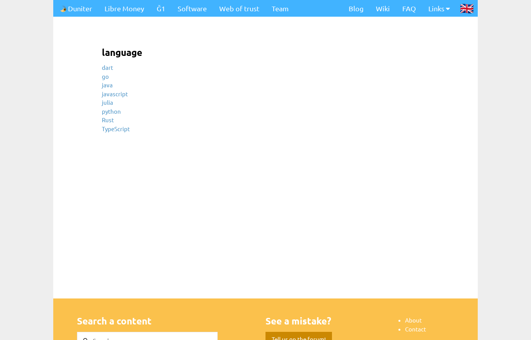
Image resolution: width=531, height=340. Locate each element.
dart (107, 67)
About (413, 320)
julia (107, 102)
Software (192, 8)
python (111, 111)
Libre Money (124, 8)
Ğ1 (161, 8)
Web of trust (239, 8)
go (105, 76)
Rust (108, 119)
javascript (115, 93)
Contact (415, 329)
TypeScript (116, 128)
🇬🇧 (467, 8)
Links (437, 8)
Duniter (79, 8)
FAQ (409, 8)
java (107, 84)
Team (280, 8)
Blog (356, 8)
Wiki (383, 8)
